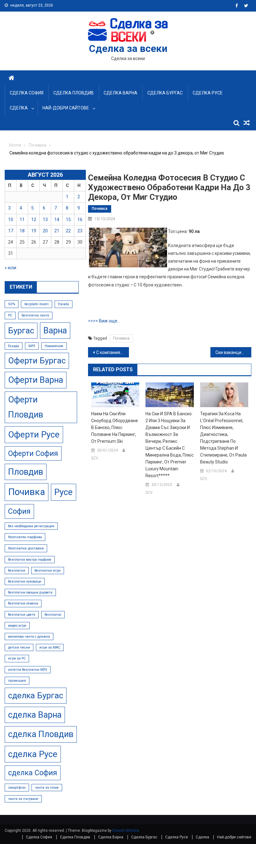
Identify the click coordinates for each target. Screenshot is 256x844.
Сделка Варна (120, 92)
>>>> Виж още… (104, 320)
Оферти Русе (34, 434)
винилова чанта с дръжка (29, 636)
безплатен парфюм (25, 537)
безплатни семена (23, 603)
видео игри (17, 626)
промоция (17, 680)
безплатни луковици (24, 581)
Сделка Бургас (165, 92)
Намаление (54, 346)
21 (56, 230)
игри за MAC (49, 647)
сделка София (32, 772)
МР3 (31, 346)
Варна (55, 331)
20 (45, 230)
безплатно (53, 615)
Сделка (19, 107)
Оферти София (33, 453)
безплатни (16, 571)
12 (33, 219)
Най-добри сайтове (65, 107)
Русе (63, 492)
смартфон (17, 787)
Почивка (99, 208)
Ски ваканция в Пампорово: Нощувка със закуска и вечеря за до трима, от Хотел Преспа (233, 352)
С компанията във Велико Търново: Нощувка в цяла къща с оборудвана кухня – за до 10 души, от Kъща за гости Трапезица (112, 352)
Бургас (21, 330)
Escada (63, 304)
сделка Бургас (35, 695)
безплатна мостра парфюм (29, 560)
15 (68, 219)
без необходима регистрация (31, 526)
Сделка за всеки (128, 48)
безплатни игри (48, 571)
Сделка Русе (208, 92)
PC (10, 315)
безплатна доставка (26, 548)
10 (10, 219)
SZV (94, 458)
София (19, 511)
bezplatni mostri (36, 304)
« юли (10, 267)
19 (33, 230)
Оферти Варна (35, 380)
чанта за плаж (47, 788)
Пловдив (25, 472)
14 (56, 219)
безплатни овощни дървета (30, 592)
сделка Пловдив (40, 734)
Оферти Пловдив (25, 407)
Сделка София (26, 92)
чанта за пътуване (23, 799)
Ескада (13, 346)
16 (79, 219)
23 (79, 230)
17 (10, 230)
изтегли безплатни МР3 (27, 670)
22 (68, 230)
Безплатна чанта (35, 315)
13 (45, 219)
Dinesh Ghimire (125, 830)
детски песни (19, 647)
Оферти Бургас (37, 360)
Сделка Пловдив (73, 92)
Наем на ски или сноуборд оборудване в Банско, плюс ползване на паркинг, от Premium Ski (114, 427)
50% (11, 304)
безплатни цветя (21, 615)
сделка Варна (35, 715)
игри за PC (17, 658)
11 (22, 219)
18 (22, 230)
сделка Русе (32, 754)
